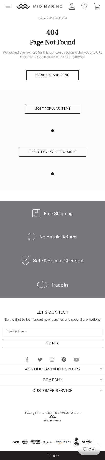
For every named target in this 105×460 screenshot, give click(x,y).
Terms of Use (44, 413)
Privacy (30, 413)
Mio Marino (39, 6)
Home (42, 18)
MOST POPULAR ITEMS (52, 108)
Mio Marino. (72, 413)
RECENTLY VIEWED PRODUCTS (52, 152)
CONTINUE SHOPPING (52, 75)
